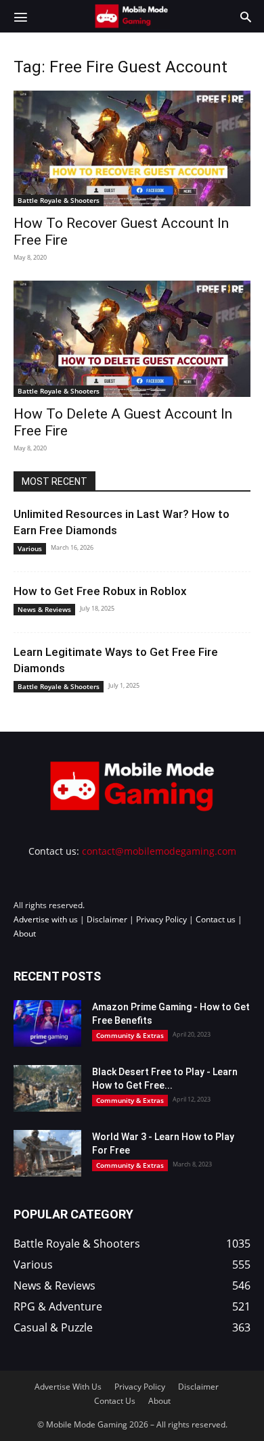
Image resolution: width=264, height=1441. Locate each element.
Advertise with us (46, 919)
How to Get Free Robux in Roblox (100, 591)
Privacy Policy (161, 919)
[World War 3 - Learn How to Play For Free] (47, 1153)
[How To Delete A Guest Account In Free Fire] (132, 338)
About (25, 933)
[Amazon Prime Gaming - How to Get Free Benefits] (47, 1023)
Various (30, 548)
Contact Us (114, 1401)
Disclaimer (107, 919)
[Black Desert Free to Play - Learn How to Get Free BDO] (47, 1088)
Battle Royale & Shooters (59, 200)
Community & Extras (130, 1035)
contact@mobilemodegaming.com (159, 851)
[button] (20, 16)
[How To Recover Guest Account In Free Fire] (132, 148)
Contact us (216, 919)
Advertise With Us (68, 1386)
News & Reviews (44, 609)
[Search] (245, 16)
